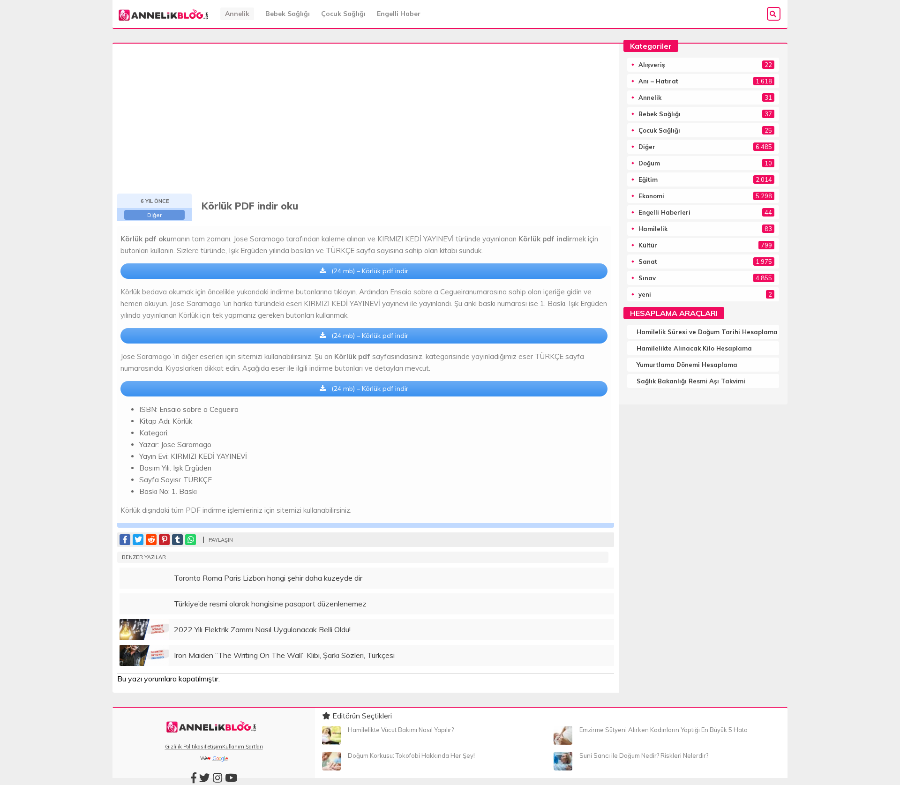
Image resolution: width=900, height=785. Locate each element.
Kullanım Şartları (242, 746)
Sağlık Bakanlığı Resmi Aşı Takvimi (691, 381)
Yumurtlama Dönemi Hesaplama (687, 364)
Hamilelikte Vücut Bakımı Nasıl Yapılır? (401, 729)
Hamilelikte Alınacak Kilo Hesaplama (694, 348)
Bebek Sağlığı (287, 13)
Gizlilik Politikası (185, 746)
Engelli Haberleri (664, 212)
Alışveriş (651, 64)
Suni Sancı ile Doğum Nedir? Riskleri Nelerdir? (643, 755)
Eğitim (648, 179)
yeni (644, 294)
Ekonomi (651, 196)
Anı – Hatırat (658, 81)
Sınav (647, 278)
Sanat (647, 261)
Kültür (647, 245)
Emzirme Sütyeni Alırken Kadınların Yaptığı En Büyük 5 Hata (663, 729)
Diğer (154, 214)
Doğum (649, 163)
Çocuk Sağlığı (343, 13)
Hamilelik (653, 228)
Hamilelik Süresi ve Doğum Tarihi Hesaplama (707, 332)
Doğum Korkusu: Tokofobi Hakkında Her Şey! (411, 755)
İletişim (213, 746)
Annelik (237, 13)
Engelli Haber (398, 13)
